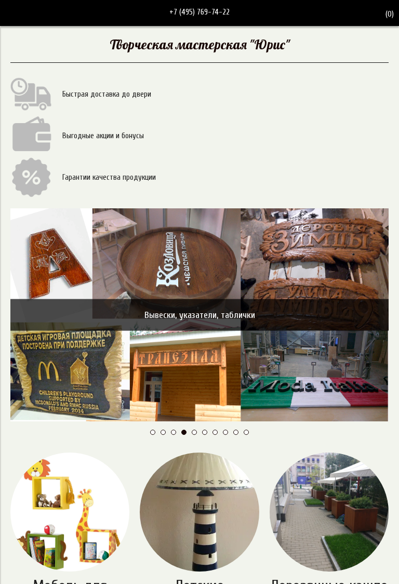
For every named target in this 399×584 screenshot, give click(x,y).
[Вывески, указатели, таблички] (199, 212)
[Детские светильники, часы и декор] (199, 512)
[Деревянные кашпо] (329, 512)
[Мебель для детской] (69, 512)
